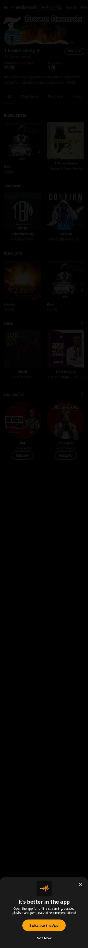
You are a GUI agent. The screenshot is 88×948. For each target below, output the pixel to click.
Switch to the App (43, 925)
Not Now (44, 938)
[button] (44, 474)
